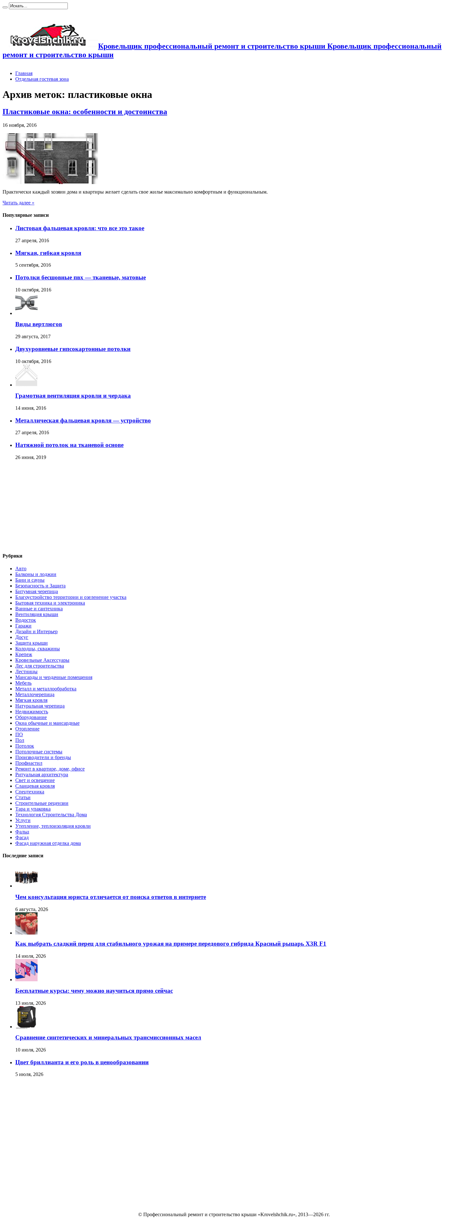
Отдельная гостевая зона (42, 79)
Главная (23, 73)
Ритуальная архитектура (41, 774)
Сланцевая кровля (35, 786)
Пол (19, 740)
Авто (20, 568)
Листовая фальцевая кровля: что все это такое (79, 228)
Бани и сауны (30, 580)
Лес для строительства (39, 665)
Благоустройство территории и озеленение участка (70, 597)
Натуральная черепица (40, 706)
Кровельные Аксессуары (42, 660)
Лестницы (26, 671)
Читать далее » (18, 202)
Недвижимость (31, 711)
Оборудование (31, 717)
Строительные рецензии (41, 803)
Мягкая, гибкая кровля (48, 253)
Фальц (22, 831)
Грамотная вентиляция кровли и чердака (73, 395)
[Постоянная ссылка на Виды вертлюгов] (26, 313)
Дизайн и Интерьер (36, 631)
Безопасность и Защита (40, 585)
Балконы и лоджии (35, 574)
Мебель (23, 683)
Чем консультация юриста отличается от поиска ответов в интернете (110, 897)
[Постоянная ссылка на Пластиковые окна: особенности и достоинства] (50, 182)
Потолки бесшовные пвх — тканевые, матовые (80, 277)
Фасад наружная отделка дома (48, 843)
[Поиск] (5, 7)
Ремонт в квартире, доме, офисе (50, 768)
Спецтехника (29, 791)
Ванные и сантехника (39, 608)
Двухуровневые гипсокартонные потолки (73, 349)
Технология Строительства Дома (51, 814)
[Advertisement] (50, 506)
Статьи (23, 797)
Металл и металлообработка (45, 688)
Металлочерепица (34, 694)
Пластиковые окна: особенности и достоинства (85, 111)
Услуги (23, 820)
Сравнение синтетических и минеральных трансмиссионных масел (108, 1037)
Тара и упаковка (33, 809)
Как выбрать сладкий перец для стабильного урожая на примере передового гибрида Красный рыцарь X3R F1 (170, 943)
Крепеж (23, 654)
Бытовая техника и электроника (50, 603)
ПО (19, 734)
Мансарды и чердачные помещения (53, 677)
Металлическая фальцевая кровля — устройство (83, 420)
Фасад (22, 837)
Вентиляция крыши (36, 614)
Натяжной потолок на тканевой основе (69, 445)
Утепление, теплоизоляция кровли (53, 826)
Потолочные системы (38, 751)
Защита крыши (31, 643)
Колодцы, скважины (37, 648)
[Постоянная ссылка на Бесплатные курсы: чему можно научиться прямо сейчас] (26, 979)
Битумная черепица (36, 591)
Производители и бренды (43, 757)
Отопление (27, 728)
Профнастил (28, 763)
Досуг (21, 637)
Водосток (25, 620)
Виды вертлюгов (38, 324)
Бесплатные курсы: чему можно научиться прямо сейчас (94, 990)
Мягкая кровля (31, 700)
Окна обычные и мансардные (47, 723)
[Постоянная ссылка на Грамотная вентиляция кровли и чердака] (26, 384)
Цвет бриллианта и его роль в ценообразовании (82, 1062)
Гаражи (23, 625)
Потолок (24, 746)
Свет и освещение (35, 780)
